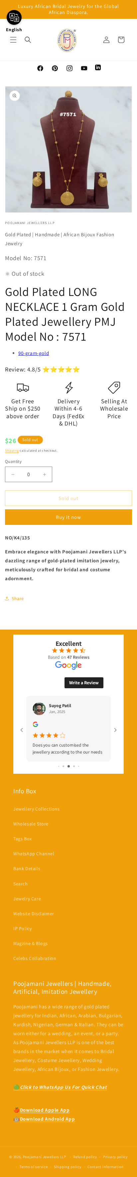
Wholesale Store (31, 824)
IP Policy (22, 928)
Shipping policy (67, 1166)
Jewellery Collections (36, 809)
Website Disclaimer (33, 914)
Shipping (12, 450)
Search (20, 884)
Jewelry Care (27, 899)
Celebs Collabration (34, 958)
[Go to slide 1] (58, 766)
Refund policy (85, 1156)
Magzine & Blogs (30, 943)
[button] (13, 39)
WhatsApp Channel (34, 854)
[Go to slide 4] (74, 766)
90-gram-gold (33, 353)
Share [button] (18, 598)
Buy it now (68, 517)
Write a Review (84, 683)
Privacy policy (115, 1156)
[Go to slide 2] (63, 766)
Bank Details (26, 868)
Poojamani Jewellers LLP (44, 1156)
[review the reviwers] (35, 725)
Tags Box (22, 839)
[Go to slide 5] (78, 766)
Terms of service (34, 1166)
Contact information (105, 1166)
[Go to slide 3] (69, 766)
